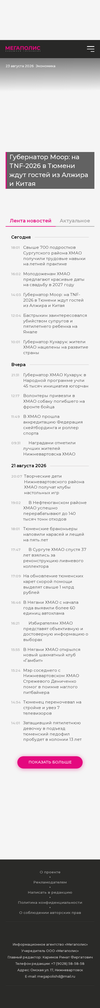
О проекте (50, 872)
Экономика (45, 66)
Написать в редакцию (50, 892)
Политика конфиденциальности (50, 902)
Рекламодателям (50, 882)
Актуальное (75, 220)
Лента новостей (30, 220)
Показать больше (50, 762)
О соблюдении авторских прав (50, 912)
